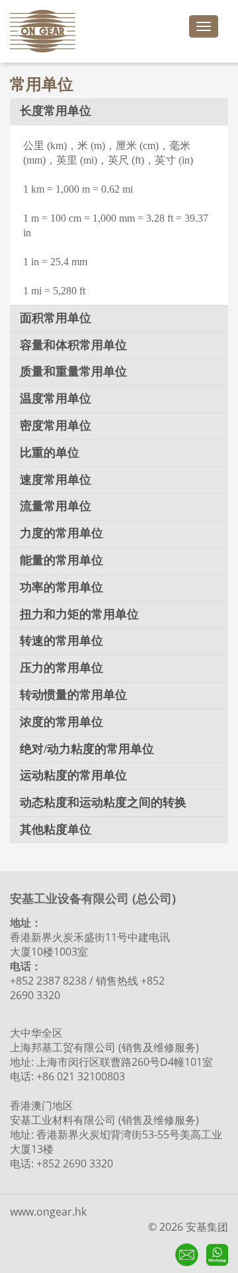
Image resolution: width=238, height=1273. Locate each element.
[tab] (119, 111)
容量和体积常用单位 (73, 345)
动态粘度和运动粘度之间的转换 (103, 802)
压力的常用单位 (61, 667)
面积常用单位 (55, 318)
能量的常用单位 (61, 560)
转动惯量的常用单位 (73, 695)
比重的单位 (49, 452)
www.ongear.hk (48, 1211)
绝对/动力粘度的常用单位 (87, 749)
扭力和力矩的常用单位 (79, 614)
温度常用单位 (55, 398)
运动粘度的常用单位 (73, 775)
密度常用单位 (55, 425)
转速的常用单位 (61, 640)
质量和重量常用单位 (73, 371)
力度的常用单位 (61, 533)
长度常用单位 (55, 110)
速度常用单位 (55, 479)
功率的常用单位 (61, 587)
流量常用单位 (55, 506)
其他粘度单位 (55, 829)
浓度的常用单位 (61, 722)
